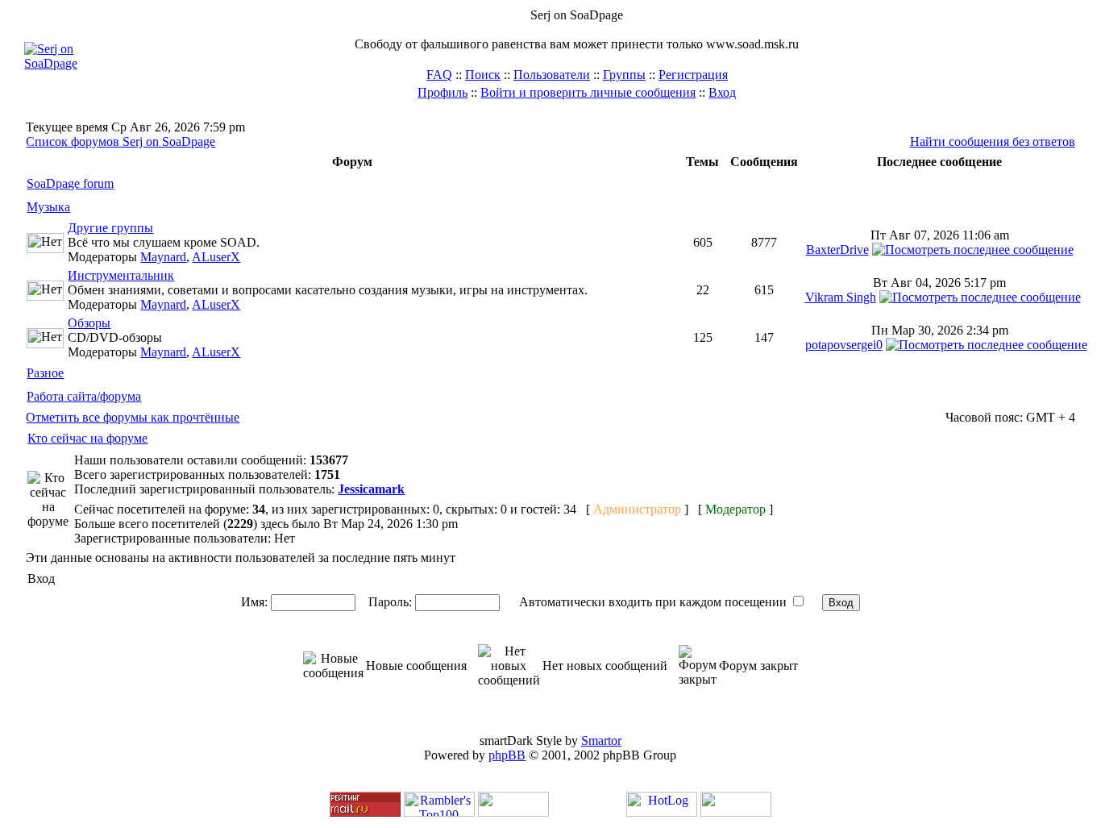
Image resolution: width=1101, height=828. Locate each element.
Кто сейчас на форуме (87, 438)
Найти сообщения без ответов (992, 141)
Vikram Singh (840, 297)
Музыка (48, 207)
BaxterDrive (837, 249)
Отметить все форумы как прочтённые (132, 417)
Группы (624, 74)
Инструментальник (121, 275)
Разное (45, 373)
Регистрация (693, 74)
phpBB (507, 755)
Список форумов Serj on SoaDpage (120, 141)
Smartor (601, 740)
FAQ (439, 74)
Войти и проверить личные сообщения (588, 92)
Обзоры (89, 323)
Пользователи (551, 74)
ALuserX (216, 257)
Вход (722, 92)
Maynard (163, 257)
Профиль (442, 92)
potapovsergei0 (844, 345)
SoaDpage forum (70, 183)
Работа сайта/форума (84, 396)
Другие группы (110, 228)
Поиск (483, 74)
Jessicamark (371, 489)
